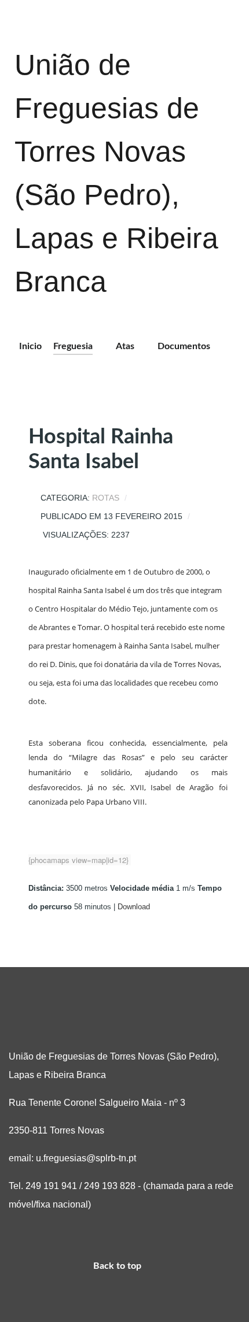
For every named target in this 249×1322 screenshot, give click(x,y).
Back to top (118, 1266)
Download (134, 906)
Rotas (105, 498)
